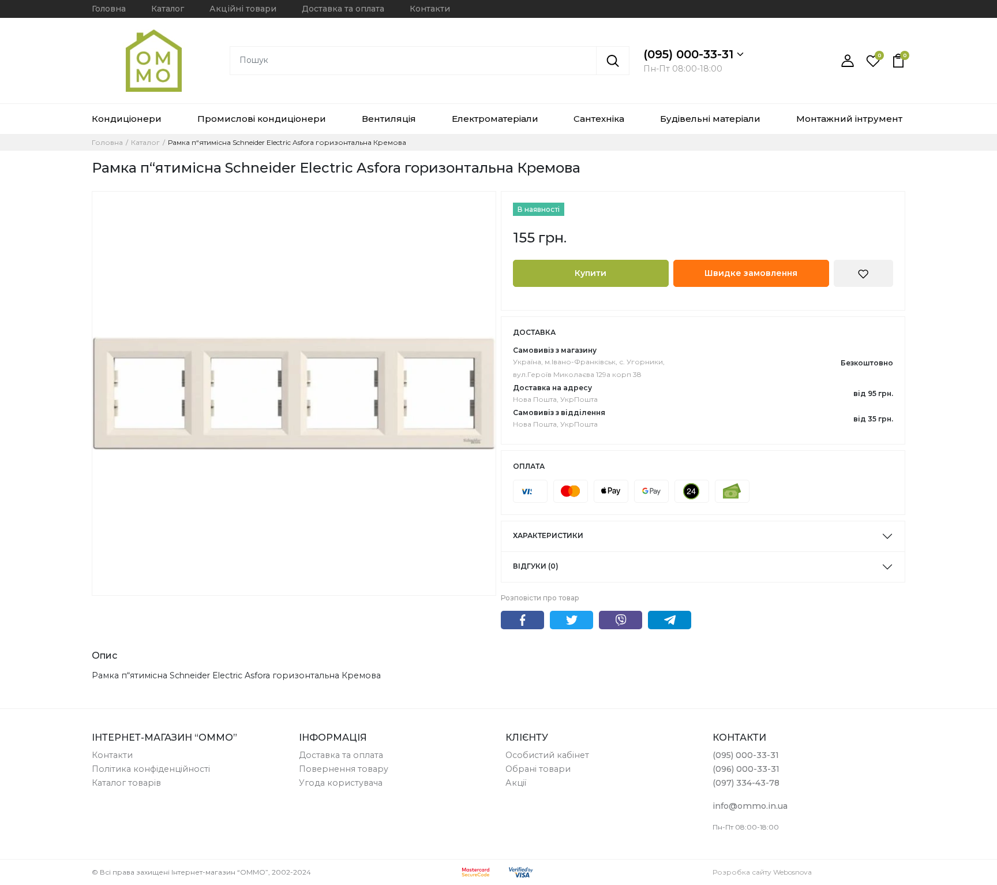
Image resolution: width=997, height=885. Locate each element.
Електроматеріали (495, 118)
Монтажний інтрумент (849, 118)
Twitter (571, 620)
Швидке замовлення (750, 273)
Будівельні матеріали (710, 118)
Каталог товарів (126, 783)
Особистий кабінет (547, 755)
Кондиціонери (127, 118)
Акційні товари (242, 8)
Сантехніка (599, 118)
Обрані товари (538, 769)
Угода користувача (341, 783)
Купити (590, 273)
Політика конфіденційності (151, 769)
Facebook (522, 620)
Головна (109, 8)
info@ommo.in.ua (750, 806)
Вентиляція (389, 118)
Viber (620, 620)
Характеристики (548, 535)
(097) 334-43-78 (746, 783)
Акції (515, 783)
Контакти (430, 8)
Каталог (167, 8)
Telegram (669, 620)
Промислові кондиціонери (261, 118)
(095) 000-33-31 (690, 54)
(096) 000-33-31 (746, 769)
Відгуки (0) (536, 566)
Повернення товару (343, 769)
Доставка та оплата (343, 8)
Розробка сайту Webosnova (762, 872)
